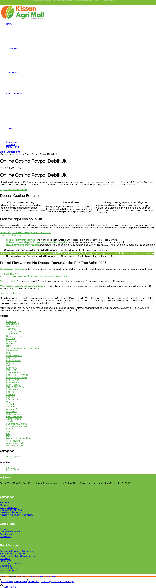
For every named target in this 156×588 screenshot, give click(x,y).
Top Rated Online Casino (13, 189)
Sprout (10, 428)
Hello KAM (5, 561)
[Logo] (23, 19)
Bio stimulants (13, 326)
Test (8, 431)
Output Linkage (8, 568)
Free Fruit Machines (10, 235)
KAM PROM (12, 382)
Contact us (12, 333)
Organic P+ (12, 409)
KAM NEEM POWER (17, 375)
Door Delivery (7, 570)
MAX (8, 402)
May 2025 (11, 468)
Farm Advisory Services (13, 553)
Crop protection (14, 336)
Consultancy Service (11, 563)
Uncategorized (14, 456)
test (8, 433)
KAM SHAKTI (13, 389)
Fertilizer (10, 338)
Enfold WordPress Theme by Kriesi (43, 576)
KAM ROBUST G (15, 387)
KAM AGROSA (14, 355)
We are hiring (13, 441)
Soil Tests (5, 558)
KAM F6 (10, 363)
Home (9, 343)
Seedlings (5, 566)
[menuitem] (73, 1)
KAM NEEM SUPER (16, 377)
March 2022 (12, 470)
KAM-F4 (10, 394)
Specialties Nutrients (17, 426)
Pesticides (11, 411)
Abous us (11, 321)
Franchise (11, 341)
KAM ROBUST (13, 385)
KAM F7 (10, 365)
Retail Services (14, 414)
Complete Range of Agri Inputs (17, 551)
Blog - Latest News (10, 152)
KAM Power (12, 380)
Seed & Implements (10, 512)
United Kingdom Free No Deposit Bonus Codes (25, 232)
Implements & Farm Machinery (22, 348)
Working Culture (14, 445)
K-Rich (9, 353)
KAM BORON (13, 360)
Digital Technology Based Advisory (19, 556)
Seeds (9, 421)
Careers (10, 329)
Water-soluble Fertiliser (18, 438)
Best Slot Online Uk (10, 293)
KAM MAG (11, 368)
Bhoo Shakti (12, 324)
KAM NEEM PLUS (15, 372)
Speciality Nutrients (16, 424)
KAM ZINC (11, 392)
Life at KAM (12, 399)
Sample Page (13, 419)
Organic (10, 404)
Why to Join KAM (15, 443)
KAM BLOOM (13, 358)
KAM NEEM (12, 370)
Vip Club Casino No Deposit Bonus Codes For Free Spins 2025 (33, 276)
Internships (12, 350)
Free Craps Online (10, 274)
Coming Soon (13, 331)
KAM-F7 (10, 397)
